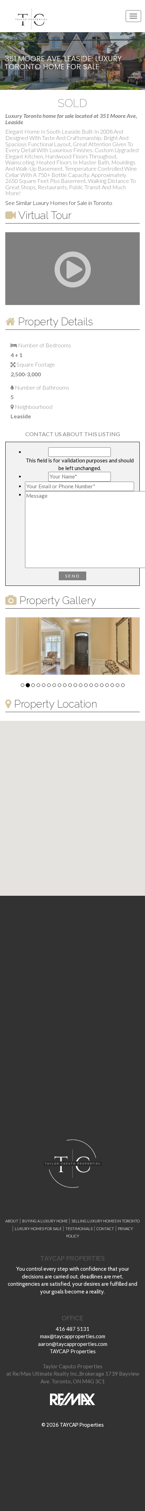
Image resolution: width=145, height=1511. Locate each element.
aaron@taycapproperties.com (72, 1344)
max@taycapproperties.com (72, 1336)
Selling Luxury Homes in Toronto (105, 1221)
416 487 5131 (72, 1329)
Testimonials (79, 1228)
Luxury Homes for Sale (38, 1228)
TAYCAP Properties (73, 1351)
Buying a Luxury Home (45, 1221)
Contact (105, 1228)
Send (72, 576)
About (11, 1221)
